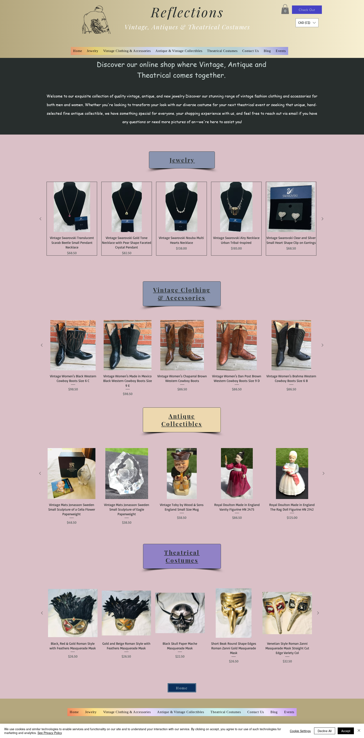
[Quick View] (72, 207)
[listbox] (307, 22)
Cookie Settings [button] (300, 731)
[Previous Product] (40, 218)
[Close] (358, 731)
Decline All (325, 731)
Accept (345, 731)
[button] (285, 9)
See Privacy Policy (49, 733)
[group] (181, 218)
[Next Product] (322, 218)
